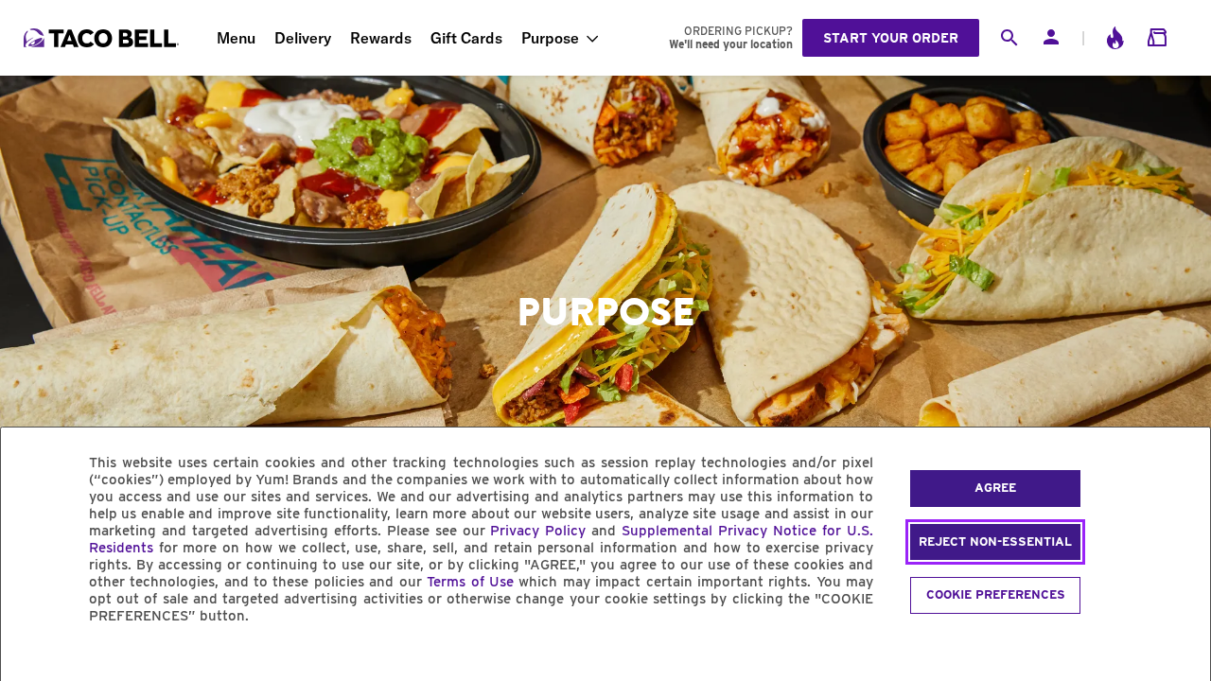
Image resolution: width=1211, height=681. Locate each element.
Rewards (381, 37)
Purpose (550, 37)
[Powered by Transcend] (31, 659)
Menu (236, 37)
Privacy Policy (538, 530)
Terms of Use (470, 581)
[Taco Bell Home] (103, 37)
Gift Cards (466, 37)
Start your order (890, 37)
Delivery (302, 37)
